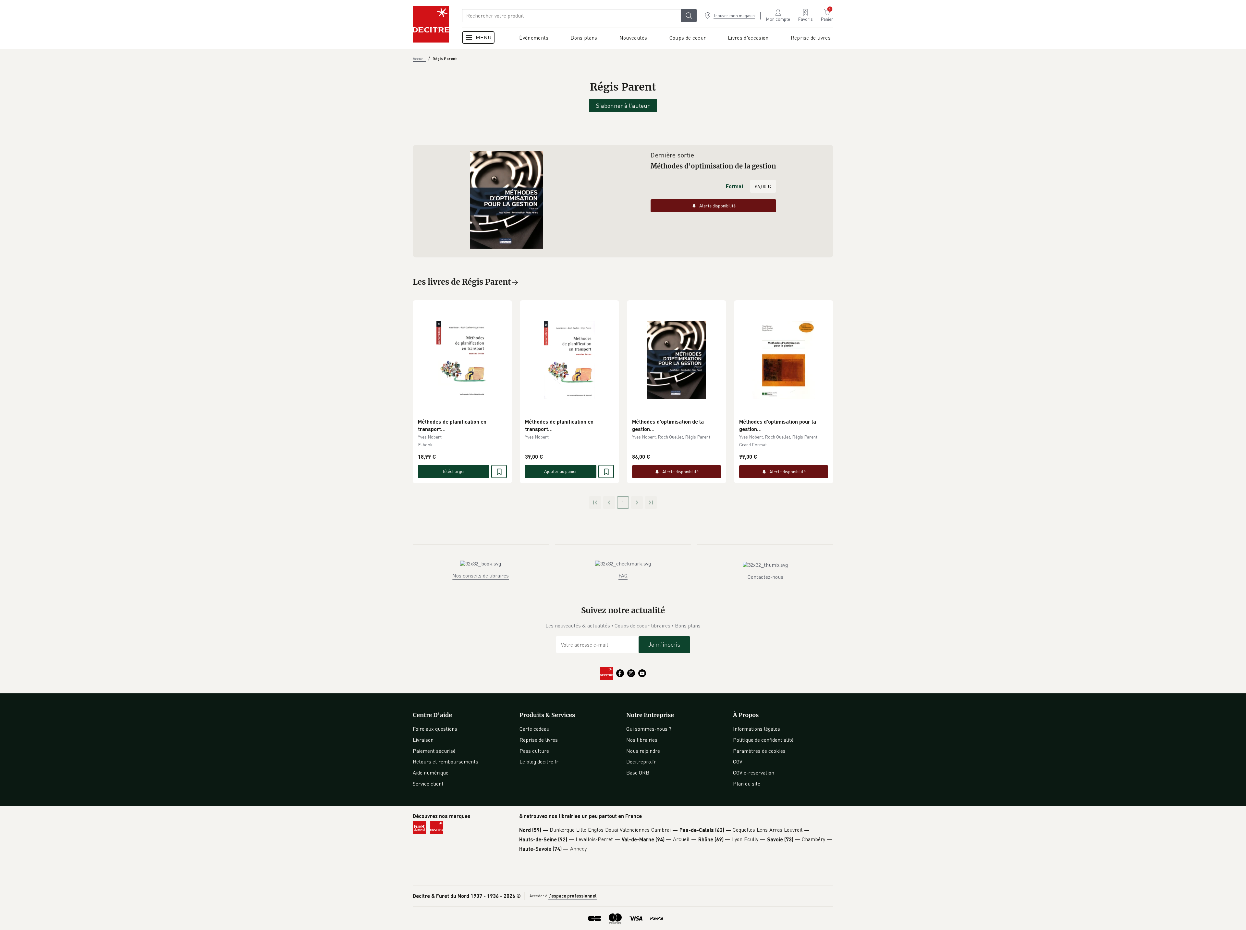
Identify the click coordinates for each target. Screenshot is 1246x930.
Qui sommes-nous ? (648, 728)
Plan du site (746, 783)
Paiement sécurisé (434, 751)
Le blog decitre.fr (538, 761)
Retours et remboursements (445, 761)
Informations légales (756, 728)
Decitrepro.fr (641, 761)
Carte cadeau (534, 728)
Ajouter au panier (560, 471)
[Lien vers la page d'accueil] (431, 24)
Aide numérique (430, 772)
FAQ (623, 575)
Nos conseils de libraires (480, 575)
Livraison (423, 740)
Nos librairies (641, 740)
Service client (428, 783)
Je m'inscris (664, 644)
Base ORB (637, 772)
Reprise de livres (538, 740)
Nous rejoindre (643, 751)
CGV (737, 761)
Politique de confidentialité (763, 740)
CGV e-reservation (753, 772)
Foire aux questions (435, 728)
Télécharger (453, 471)
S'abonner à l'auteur (623, 105)
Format (734, 186)
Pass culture (534, 751)
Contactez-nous (765, 577)
